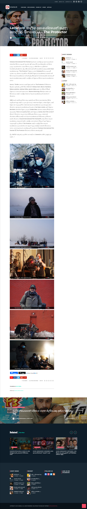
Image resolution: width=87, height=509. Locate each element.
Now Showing (31, 7)
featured (18, 386)
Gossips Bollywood (18, 407)
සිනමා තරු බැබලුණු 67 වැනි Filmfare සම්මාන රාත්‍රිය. (66, 453)
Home (56, 1)
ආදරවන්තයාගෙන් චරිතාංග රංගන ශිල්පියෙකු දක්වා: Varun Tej (42, 412)
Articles (49, 7)
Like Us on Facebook (66, 471)
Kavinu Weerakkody (20, 418)
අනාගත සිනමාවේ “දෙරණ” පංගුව (41, 453)
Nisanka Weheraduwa (18, 37)
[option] (20, 447)
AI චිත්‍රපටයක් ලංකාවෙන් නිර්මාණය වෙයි (19, 453)
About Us (61, 1)
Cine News (23, 7)
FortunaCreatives (53, 506)
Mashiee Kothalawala (16, 451)
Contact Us (68, 1)
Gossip (44, 7)
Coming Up (38, 7)
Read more (70, 418)
